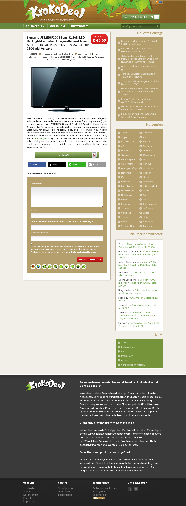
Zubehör (147, 226)
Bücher (146, 141)
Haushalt (126, 172)
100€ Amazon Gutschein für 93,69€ (138, 299)
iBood (124, 177)
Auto (145, 137)
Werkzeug (148, 221)
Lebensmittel (150, 186)
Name (33, 210)
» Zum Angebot (67, 154)
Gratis (146, 159)
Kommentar (37, 184)
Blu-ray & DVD (128, 141)
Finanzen (125, 150)
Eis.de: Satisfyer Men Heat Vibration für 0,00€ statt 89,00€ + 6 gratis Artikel (139, 91)
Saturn (146, 199)
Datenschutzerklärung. (83, 252)
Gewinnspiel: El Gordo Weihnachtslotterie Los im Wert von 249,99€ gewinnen (137, 315)
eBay (124, 146)
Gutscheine (58, 26)
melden (84, 415)
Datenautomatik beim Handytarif (105, 490)
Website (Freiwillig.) (40, 233)
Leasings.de (99, 495)
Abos (124, 132)
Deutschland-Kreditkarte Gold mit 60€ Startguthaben (139, 43)
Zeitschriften (128, 226)
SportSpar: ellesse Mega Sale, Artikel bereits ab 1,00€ (140, 83)
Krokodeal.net (55, 10)
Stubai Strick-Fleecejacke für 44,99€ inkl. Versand (136, 101)
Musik (146, 190)
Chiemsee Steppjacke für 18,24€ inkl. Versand (138, 292)
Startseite (29, 488)
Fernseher (54, 54)
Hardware (148, 168)
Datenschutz (128, 347)
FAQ (123, 351)
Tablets (125, 217)
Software (148, 208)
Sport (146, 212)
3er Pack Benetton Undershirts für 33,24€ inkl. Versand (138, 75)
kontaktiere (129, 415)
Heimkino (148, 172)
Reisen (124, 199)
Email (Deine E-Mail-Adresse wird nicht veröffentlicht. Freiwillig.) (62, 221)
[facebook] (160, 2)
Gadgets (148, 150)
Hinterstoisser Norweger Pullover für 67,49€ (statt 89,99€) (140, 108)
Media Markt (127, 190)
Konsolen (148, 181)
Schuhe (125, 208)
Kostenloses (79, 26)
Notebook (126, 195)
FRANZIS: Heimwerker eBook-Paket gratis (139, 68)
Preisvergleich (42, 138)
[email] (136, 489)
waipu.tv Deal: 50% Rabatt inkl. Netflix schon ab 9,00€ (137, 50)
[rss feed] (157, 2)
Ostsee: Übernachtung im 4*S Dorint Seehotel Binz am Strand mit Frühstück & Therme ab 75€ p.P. (139, 58)
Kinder (146, 177)
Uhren (124, 221)
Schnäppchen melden (138, 17)
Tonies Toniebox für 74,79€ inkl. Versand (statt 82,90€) (138, 325)
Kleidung (125, 181)
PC (144, 195)
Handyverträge (129, 168)
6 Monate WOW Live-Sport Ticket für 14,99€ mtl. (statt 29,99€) (137, 246)
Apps (124, 137)
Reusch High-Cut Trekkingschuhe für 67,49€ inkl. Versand (138, 115)
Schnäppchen (35, 26)
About (124, 342)
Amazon (45, 54)
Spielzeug (126, 212)
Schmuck (126, 204)
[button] (37, 164)
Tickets (147, 217)
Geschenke (149, 155)
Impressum (127, 355)
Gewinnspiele (128, 159)
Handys (147, 163)
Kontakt (125, 360)
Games (125, 155)
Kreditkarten (127, 186)
